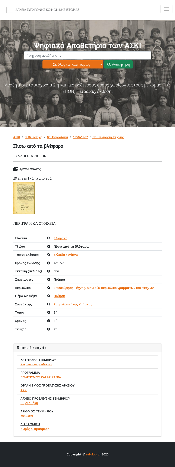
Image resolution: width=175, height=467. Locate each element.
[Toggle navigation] (166, 9)
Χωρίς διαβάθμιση (34, 429)
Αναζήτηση (120, 64)
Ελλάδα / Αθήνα (66, 255)
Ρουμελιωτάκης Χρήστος (73, 304)
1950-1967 (80, 137)
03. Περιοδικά (57, 137)
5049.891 (26, 416)
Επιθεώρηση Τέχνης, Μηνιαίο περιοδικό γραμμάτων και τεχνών (104, 288)
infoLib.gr (93, 454)
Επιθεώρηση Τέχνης (108, 137)
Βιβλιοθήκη (33, 137)
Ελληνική (60, 238)
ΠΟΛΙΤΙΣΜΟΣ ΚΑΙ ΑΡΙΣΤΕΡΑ (40, 377)
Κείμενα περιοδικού (36, 364)
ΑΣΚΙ (16, 137)
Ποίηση (59, 296)
